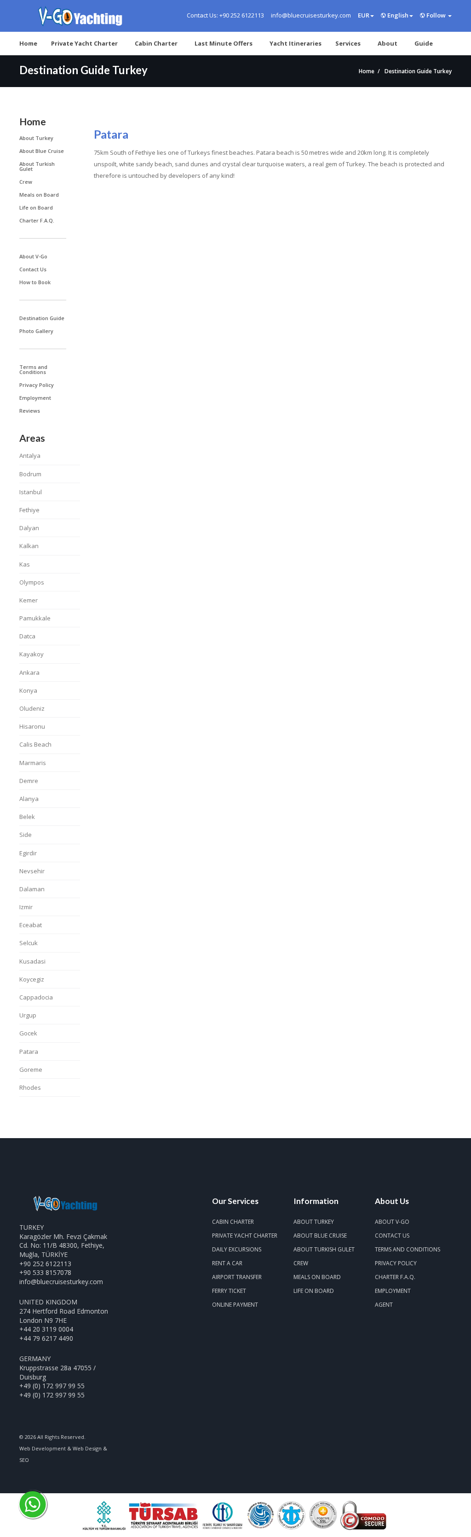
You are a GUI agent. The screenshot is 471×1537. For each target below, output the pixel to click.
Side (25, 834)
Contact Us (32, 269)
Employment (35, 397)
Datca (27, 636)
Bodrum (30, 474)
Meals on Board (39, 194)
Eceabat (30, 925)
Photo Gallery (36, 330)
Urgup (27, 1015)
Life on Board (36, 207)
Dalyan (29, 528)
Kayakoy (31, 654)
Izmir (26, 907)
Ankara (29, 672)
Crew (25, 181)
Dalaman (32, 889)
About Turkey (36, 137)
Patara (28, 1051)
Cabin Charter (156, 43)
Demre (28, 781)
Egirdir (28, 853)
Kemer (28, 600)
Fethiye (29, 510)
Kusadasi (32, 961)
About (387, 43)
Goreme (30, 1069)
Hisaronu (32, 726)
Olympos (31, 582)
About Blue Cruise (41, 150)
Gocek (28, 1033)
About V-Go (33, 256)
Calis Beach (35, 744)
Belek (27, 816)
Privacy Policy (36, 384)
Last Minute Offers (224, 43)
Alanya (29, 799)
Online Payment (235, 1305)
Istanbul (30, 492)
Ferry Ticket (229, 1291)
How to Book (35, 282)
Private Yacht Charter (84, 43)
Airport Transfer (237, 1277)
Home (28, 43)
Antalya (29, 455)
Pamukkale (35, 618)
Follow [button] (436, 15)
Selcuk (28, 943)
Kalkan (29, 546)
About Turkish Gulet (37, 166)
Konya (28, 690)
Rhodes (30, 1087)
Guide (423, 43)
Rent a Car (227, 1263)
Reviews (29, 410)
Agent (384, 1305)
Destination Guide (41, 318)
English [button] (397, 15)
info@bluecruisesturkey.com (61, 1281)
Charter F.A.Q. (36, 220)
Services (348, 43)
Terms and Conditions (33, 369)
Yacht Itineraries (296, 43)
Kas (24, 564)
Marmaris (32, 763)
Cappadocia (36, 997)
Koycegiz (31, 979)
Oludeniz (32, 708)
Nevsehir (32, 871)
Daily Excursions (236, 1249)
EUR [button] (363, 15)
